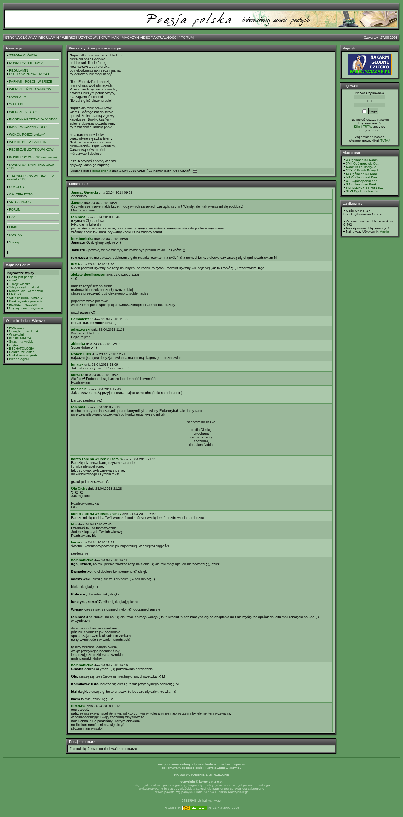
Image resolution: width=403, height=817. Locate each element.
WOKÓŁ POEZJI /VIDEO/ (27, 142)
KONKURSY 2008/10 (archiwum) (33, 157)
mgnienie (79, 389)
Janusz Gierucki (84, 192)
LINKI (13, 227)
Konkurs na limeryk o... (362, 167)
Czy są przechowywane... (27, 308)
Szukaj (14, 242)
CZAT (13, 217)
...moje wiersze (20, 284)
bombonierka (101, 170)
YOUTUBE (17, 104)
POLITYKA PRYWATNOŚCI (29, 74)
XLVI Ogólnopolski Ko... (363, 191)
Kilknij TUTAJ (363, 126)
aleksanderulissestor (88, 274)
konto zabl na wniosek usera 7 (96, 514)
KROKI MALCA (20, 338)
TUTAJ (385, 140)
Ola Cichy (79, 488)
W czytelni (16, 334)
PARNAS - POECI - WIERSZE (30, 81)
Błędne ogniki (19, 359)
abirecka (78, 343)
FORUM (187, 37)
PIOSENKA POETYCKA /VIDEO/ (33, 119)
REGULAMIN (48, 37)
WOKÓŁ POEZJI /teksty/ (27, 134)
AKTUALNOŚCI (165, 37)
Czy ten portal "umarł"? (26, 297)
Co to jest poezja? (22, 277)
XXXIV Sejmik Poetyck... (364, 170)
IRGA (75, 264)
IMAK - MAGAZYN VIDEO (130, 37)
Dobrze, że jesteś (21, 352)
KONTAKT (16, 234)
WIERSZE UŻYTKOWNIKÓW (84, 37)
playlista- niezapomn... (25, 304)
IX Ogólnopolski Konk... (363, 174)
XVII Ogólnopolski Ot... (362, 163)
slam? (13, 280)
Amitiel (384, 231)
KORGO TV (17, 96)
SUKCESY (17, 186)
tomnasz (78, 217)
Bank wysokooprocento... (27, 301)
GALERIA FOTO (21, 194)
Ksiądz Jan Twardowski (26, 291)
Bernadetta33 (82, 319)
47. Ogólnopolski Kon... (363, 181)
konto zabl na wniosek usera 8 (96, 459)
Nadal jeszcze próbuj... (25, 355)
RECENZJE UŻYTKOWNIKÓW (31, 149)
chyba (13, 345)
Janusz (77, 203)
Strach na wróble (21, 341)
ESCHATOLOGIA (21, 348)
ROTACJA (16, 327)
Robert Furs (81, 354)
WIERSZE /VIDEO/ (23, 111)
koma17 (77, 375)
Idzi (74, 524)
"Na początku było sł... (25, 287)
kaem (75, 542)
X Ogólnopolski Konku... (363, 160)
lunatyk (77, 364)
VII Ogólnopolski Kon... (363, 177)
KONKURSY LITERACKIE (28, 63)
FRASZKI (16, 294)
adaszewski (80, 329)
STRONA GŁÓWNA (20, 37)
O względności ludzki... (25, 331)
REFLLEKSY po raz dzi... (364, 187)
